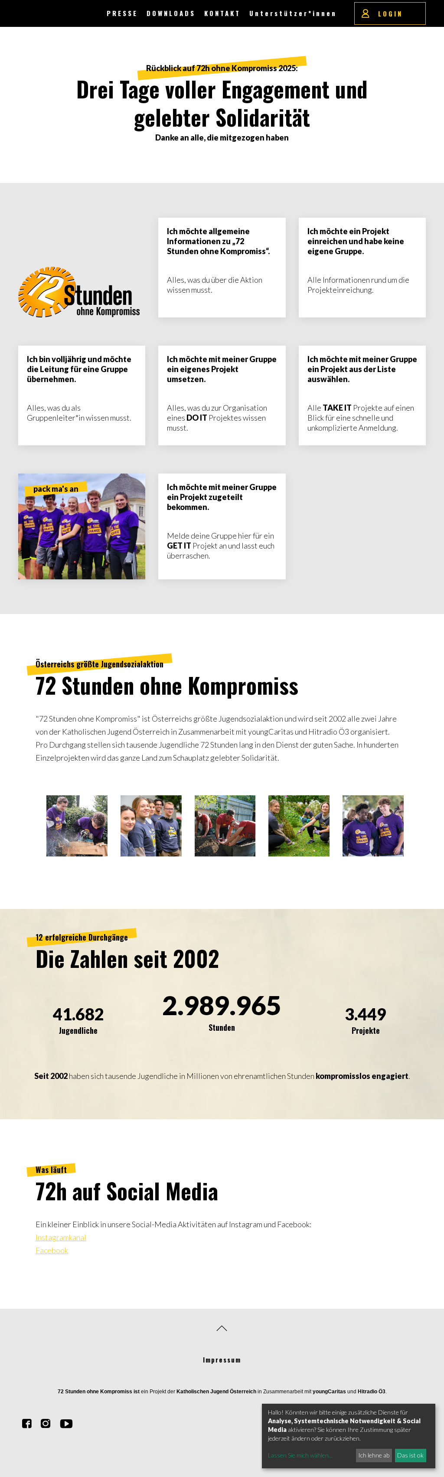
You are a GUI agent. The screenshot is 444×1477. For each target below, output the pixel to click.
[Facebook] (27, 1424)
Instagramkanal (61, 1237)
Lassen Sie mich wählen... (300, 1455)
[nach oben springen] (222, 1329)
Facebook (52, 1250)
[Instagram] (45, 1424)
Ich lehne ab (373, 1455)
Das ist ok (410, 1455)
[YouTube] (66, 1424)
